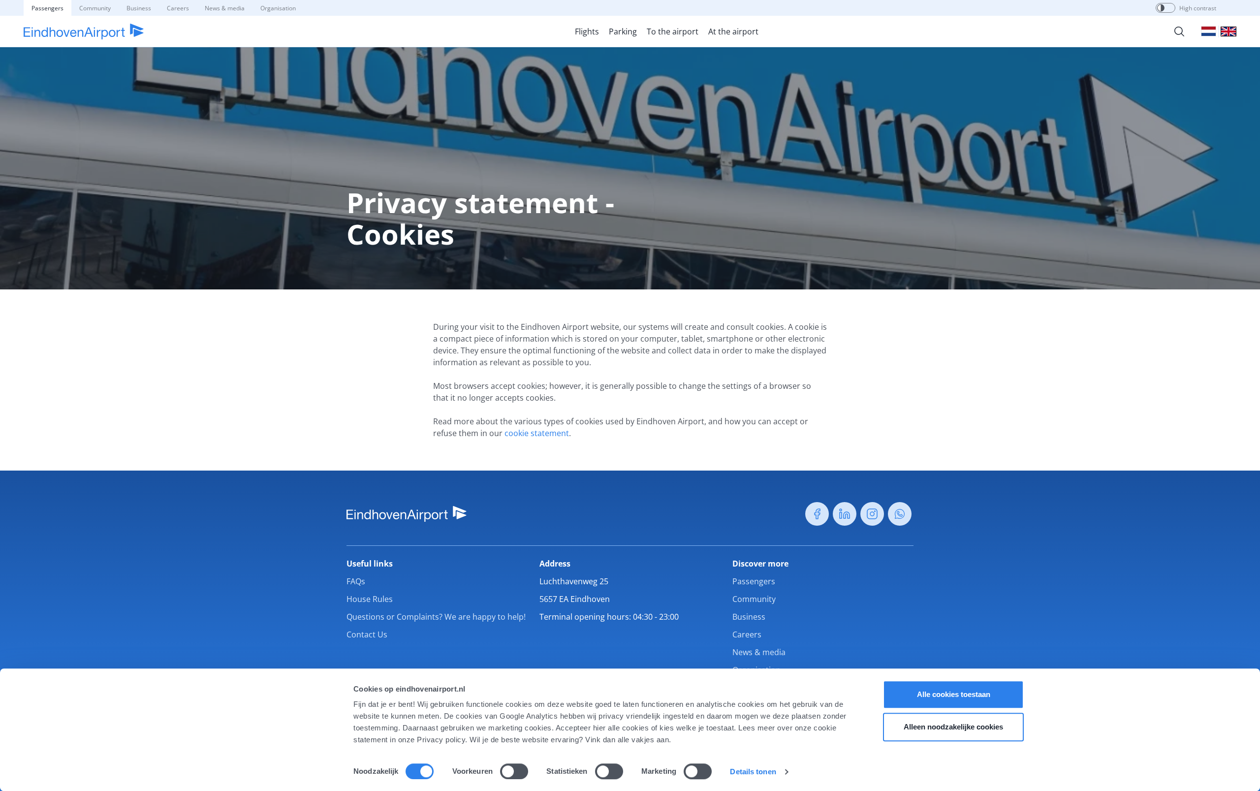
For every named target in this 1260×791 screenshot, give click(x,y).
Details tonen (753, 771)
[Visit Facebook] (817, 514)
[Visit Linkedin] (844, 514)
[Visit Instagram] (872, 514)
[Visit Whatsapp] (900, 514)
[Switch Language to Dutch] (1208, 31)
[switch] (514, 771)
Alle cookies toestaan (953, 694)
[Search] (1179, 31)
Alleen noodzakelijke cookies (953, 727)
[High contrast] (1161, 7)
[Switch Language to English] (1228, 31)
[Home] (84, 31)
